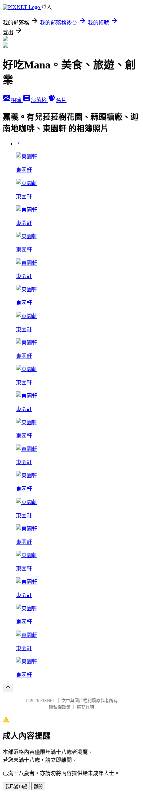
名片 (61, 100)
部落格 (39, 100)
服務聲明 (85, 707)
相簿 (17, 100)
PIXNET (47, 700)
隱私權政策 (60, 707)
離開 (38, 786)
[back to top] (8, 688)
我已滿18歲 (16, 786)
